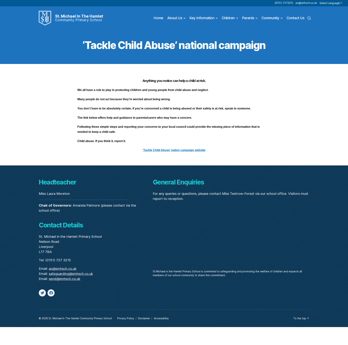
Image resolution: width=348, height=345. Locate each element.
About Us (174, 18)
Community (270, 18)
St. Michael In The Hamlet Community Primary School (80, 318)
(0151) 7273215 (284, 2)
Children (228, 18)
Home (158, 18)
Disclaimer (144, 318)
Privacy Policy (125, 318)
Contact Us (295, 18)
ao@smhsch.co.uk (306, 2)
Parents (248, 18)
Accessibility (161, 318)
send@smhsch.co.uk (64, 279)
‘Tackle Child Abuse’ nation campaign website (174, 150)
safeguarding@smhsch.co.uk (71, 274)
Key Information (201, 18)
